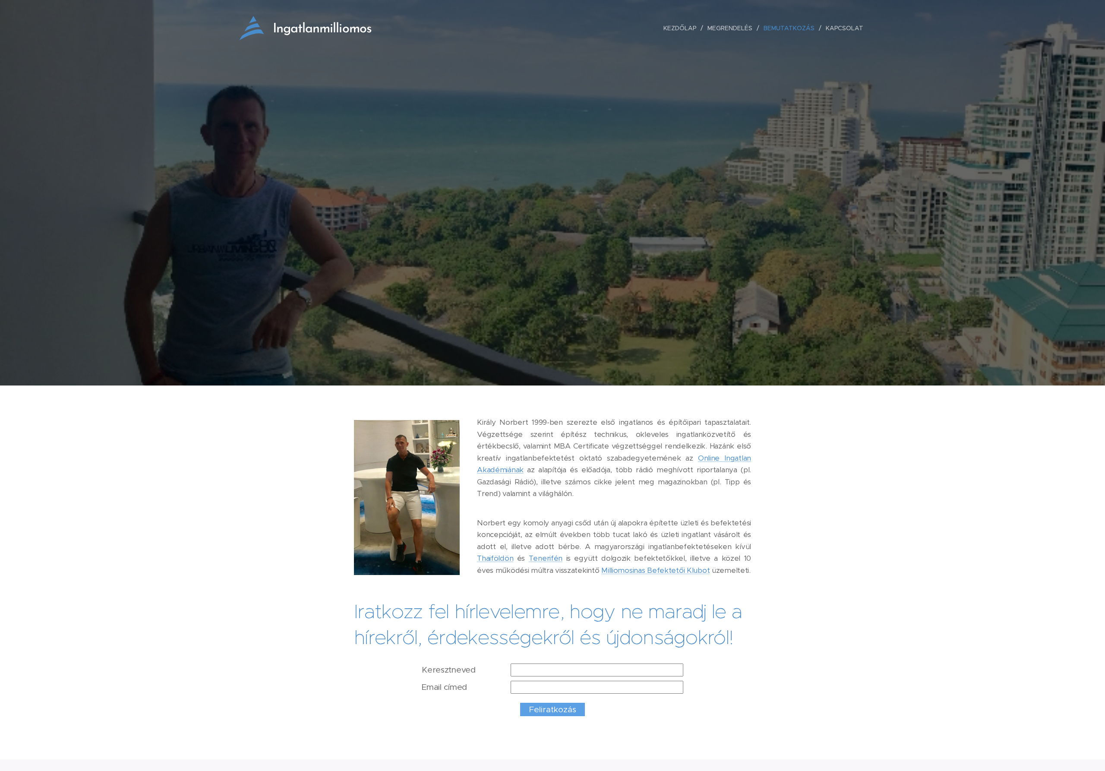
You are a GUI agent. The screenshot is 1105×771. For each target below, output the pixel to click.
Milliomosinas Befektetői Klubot (655, 570)
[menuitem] (682, 28)
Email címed (444, 687)
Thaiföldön (495, 558)
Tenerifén (545, 558)
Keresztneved (449, 670)
